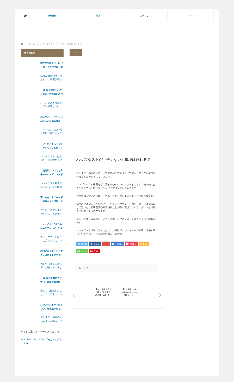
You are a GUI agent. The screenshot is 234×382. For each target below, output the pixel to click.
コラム (190, 15)
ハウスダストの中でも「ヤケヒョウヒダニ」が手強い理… (51, 146)
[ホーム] (25, 15)
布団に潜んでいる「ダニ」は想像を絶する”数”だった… (51, 254)
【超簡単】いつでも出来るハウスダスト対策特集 (51, 173)
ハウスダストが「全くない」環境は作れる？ (51, 306)
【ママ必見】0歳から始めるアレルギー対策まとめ (51, 227)
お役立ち (144, 15)
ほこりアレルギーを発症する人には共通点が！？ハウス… (51, 119)
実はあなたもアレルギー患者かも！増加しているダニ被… (51, 200)
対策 (98, 15)
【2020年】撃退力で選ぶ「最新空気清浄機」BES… (51, 280)
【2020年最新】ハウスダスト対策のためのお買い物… (51, 92)
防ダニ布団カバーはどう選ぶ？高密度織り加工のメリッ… (51, 66)
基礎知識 (52, 15)
